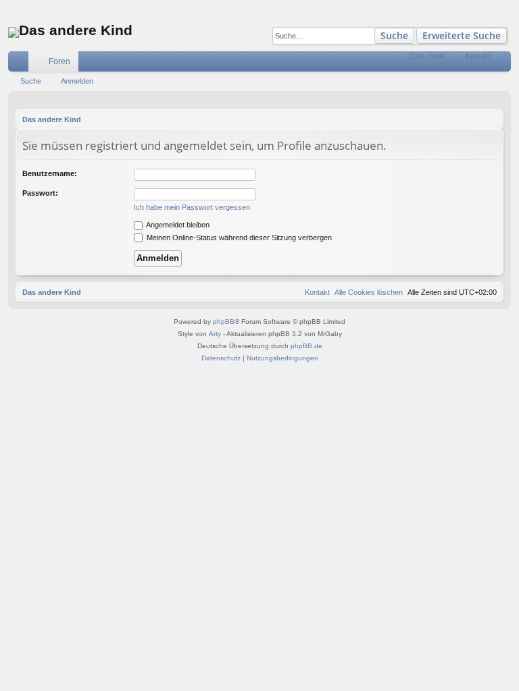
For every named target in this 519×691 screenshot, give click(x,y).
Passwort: (40, 193)
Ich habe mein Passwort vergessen (192, 207)
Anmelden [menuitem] (503, 64)
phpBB (223, 321)
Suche (394, 35)
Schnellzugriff (21, 64)
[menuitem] (455, 61)
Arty (215, 333)
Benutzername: (49, 173)
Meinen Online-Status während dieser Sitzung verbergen (238, 237)
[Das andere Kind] (13, 32)
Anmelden (77, 81)
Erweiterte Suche (461, 35)
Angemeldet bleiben (177, 225)
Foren (59, 61)
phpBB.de (306, 346)
